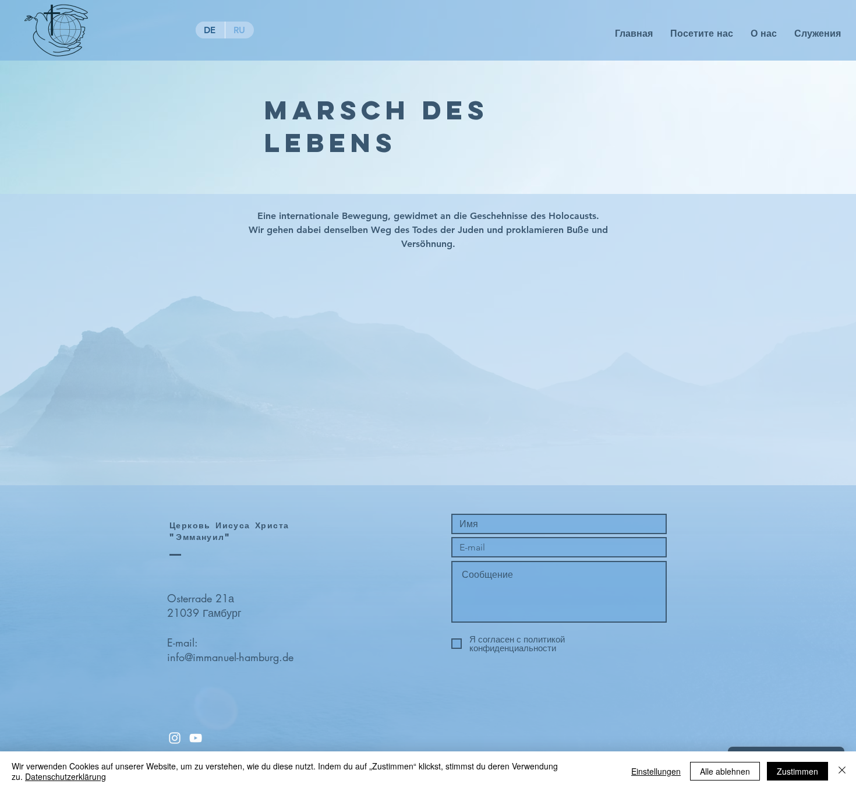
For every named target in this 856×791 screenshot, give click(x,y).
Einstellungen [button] (656, 771)
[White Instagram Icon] (174, 738)
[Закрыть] (842, 771)
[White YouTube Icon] (195, 738)
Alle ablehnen (725, 771)
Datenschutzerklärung (65, 776)
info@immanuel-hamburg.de (230, 657)
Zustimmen (797, 771)
